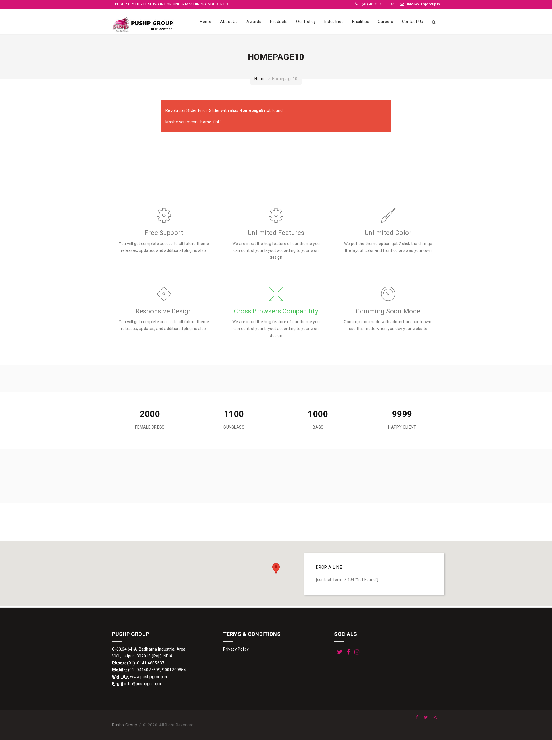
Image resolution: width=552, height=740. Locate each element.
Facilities (360, 21)
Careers (385, 21)
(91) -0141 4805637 (377, 4)
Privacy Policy (236, 649)
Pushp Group (124, 725)
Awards (253, 21)
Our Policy (306, 21)
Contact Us (412, 21)
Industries (334, 21)
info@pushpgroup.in (423, 4)
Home (205, 21)
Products (279, 21)
